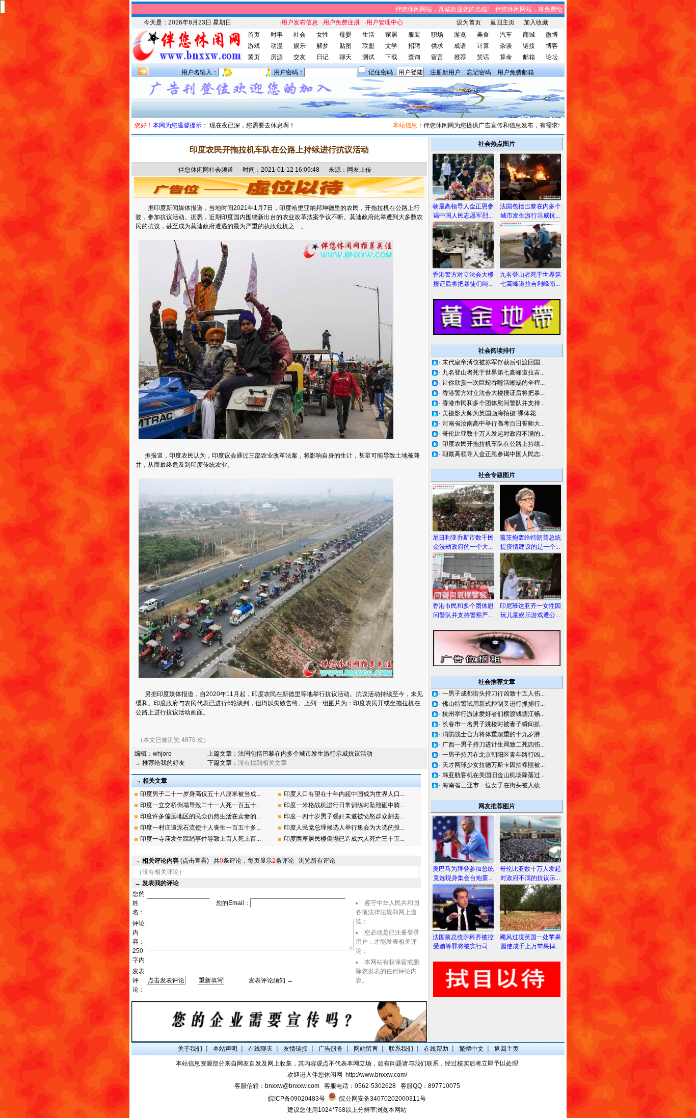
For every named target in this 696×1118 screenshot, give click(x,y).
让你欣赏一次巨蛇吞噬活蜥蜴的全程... (493, 382)
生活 (368, 34)
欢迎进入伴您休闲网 (314, 1074)
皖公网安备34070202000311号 (382, 1098)
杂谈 (506, 45)
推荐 (460, 57)
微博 (552, 34)
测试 (368, 57)
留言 (437, 57)
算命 (506, 57)
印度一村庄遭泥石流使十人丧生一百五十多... (200, 827)
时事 (277, 34)
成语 (460, 45)
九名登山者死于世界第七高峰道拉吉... (493, 372)
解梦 (322, 45)
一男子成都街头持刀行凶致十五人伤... (493, 693)
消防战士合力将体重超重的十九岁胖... (493, 734)
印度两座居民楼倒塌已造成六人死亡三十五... (344, 838)
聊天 (345, 57)
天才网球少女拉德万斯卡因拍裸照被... (493, 764)
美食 (483, 34)
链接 (529, 45)
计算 (483, 45)
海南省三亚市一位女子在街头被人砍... (493, 785)
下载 (391, 57)
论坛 (552, 57)
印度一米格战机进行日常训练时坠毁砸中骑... (344, 805)
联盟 (368, 45)
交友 (299, 57)
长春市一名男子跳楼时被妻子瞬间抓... (493, 724)
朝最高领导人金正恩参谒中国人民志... (493, 454)
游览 (460, 34)
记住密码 (380, 72)
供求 (437, 45)
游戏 (254, 45)
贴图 (345, 45)
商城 (529, 34)
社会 (299, 34)
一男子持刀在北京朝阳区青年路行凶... (493, 754)
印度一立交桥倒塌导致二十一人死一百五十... (200, 805)
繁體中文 (471, 1048)
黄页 (254, 57)
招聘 (414, 45)
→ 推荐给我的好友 (160, 762)
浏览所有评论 (317, 860)
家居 (391, 34)
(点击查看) (175, 860)
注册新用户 (445, 72)
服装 (414, 34)
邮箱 (529, 57)
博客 (552, 45)
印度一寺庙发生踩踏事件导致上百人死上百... (200, 838)
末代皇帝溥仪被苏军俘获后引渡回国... (493, 362)
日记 (322, 57)
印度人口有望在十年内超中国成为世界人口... (344, 793)
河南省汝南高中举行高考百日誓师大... (493, 423)
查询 (414, 57)
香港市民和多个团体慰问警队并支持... (493, 403)
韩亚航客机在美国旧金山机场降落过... (493, 775)
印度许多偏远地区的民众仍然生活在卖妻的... (200, 816)
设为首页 (469, 22)
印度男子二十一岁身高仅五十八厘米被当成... (200, 793)
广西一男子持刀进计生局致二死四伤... (493, 744)
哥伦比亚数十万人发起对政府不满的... (493, 433)
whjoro (162, 753)
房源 (277, 57)
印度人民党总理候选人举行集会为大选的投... (344, 827)
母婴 (345, 34)
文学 (391, 45)
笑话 (483, 57)
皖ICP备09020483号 (296, 1098)
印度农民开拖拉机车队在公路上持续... (493, 443)
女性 (322, 34)
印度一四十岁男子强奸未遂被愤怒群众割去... (344, 816)
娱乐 (299, 45)
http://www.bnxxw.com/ (376, 1074)
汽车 (506, 34)
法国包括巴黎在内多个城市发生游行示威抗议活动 (305, 753)
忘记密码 (479, 72)
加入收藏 (536, 22)
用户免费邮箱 (515, 72)
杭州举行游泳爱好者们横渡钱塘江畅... (493, 713)
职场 (437, 34)
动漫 (277, 45)
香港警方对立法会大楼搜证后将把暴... (493, 392)
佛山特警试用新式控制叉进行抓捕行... (493, 703)
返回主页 (502, 22)
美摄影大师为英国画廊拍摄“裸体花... (491, 413)
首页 (254, 34)
